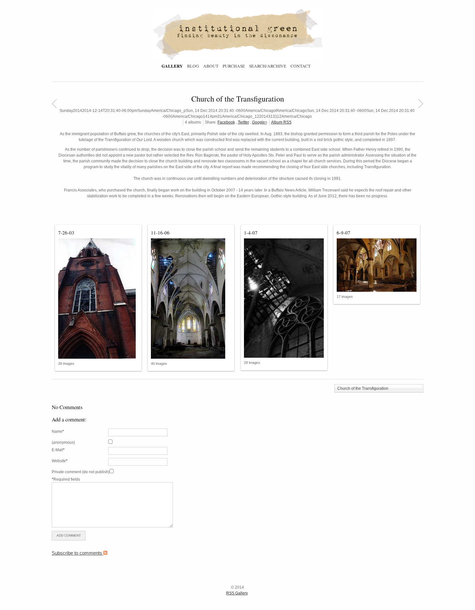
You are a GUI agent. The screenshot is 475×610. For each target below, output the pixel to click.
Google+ (259, 122)
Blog (193, 66)
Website (60, 461)
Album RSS (281, 122)
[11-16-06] (191, 298)
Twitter (243, 122)
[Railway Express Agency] (420, 103)
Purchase (234, 66)
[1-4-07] (284, 298)
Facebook (226, 122)
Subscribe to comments (77, 553)
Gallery (172, 66)
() (63, 442)
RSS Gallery (237, 593)
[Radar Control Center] (54, 103)
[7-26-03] (98, 298)
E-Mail (58, 450)
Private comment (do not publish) (81, 472)
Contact (300, 66)
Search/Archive (267, 66)
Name (58, 431)
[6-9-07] (377, 265)
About (210, 66)
